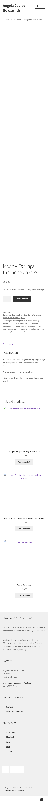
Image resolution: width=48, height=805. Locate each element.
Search (24, 801)
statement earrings (17, 329)
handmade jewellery (19, 326)
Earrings (15, 315)
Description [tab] (8, 344)
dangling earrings (17, 323)
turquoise (6, 332)
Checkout (10, 737)
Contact (9, 707)
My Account (11, 732)
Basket (37, 798)
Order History (11, 751)
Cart (8, 742)
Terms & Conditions (14, 711)
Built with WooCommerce (14, 790)
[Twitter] (21, 769)
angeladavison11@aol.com (20, 683)
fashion (35, 323)
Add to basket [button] (24, 462)
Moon (13, 19)
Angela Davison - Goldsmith (16, 8)
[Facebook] (6, 769)
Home (7, 19)
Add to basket (22, 298)
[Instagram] (14, 769)
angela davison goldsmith (17, 320)
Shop (8, 746)
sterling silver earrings (34, 329)
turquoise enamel (18, 332)
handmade (7, 326)
